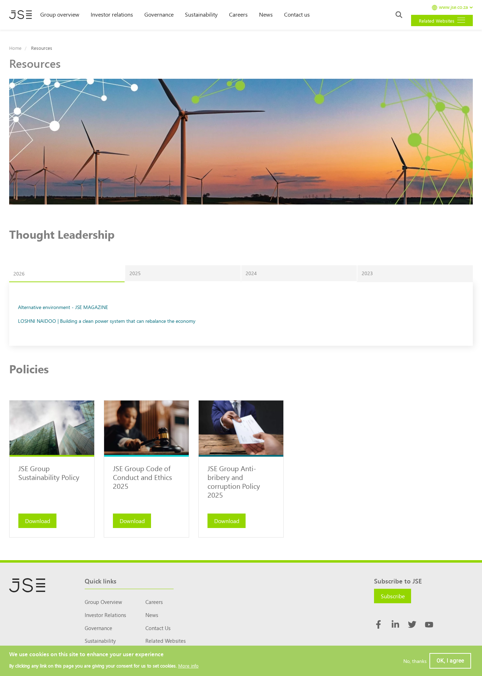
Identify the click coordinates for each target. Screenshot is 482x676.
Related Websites (165, 640)
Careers (238, 14)
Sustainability (201, 14)
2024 (251, 273)
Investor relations (112, 14)
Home (15, 48)
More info (188, 666)
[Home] (20, 15)
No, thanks (415, 661)
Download (37, 521)
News (266, 14)
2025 (135, 273)
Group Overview (103, 601)
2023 (367, 273)
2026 (19, 273)
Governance (159, 14)
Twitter (412, 624)
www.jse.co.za (453, 7)
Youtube (429, 624)
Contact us (297, 14)
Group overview (59, 14)
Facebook (378, 624)
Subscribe (393, 596)
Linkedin (395, 624)
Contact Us (157, 628)
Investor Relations (105, 614)
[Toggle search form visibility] (399, 14)
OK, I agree (450, 660)
